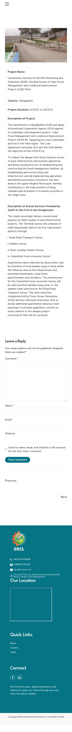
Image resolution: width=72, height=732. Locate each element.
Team (13, 652)
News (13, 643)
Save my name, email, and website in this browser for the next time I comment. (37, 449)
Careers (14, 647)
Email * (9, 419)
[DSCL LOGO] (19, 540)
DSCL (18, 4)
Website (10, 433)
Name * (9, 405)
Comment (11, 358)
